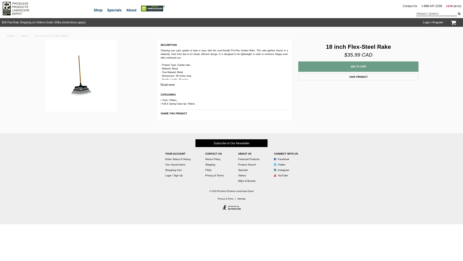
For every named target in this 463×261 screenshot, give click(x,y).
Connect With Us (286, 153)
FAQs (208, 170)
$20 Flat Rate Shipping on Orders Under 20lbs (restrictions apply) (44, 22)
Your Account (175, 153)
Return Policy (212, 159)
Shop (98, 10)
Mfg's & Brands (247, 180)
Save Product (358, 77)
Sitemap (241, 199)
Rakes (173, 100)
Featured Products (249, 159)
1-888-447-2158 (431, 6)
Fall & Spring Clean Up (174, 103)
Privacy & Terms (214, 175)
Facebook (283, 159)
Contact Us (410, 6)
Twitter (281, 164)
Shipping (210, 164)
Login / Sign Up (174, 175)
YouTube (282, 175)
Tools (165, 100)
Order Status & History (178, 159)
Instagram (283, 170)
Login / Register (433, 22)
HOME (11, 36)
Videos (242, 175)
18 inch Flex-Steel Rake (51, 36)
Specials (114, 10)
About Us (244, 153)
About (131, 10)
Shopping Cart (173, 170)
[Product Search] (459, 14)
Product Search (247, 164)
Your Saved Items (175, 164)
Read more (168, 84)
